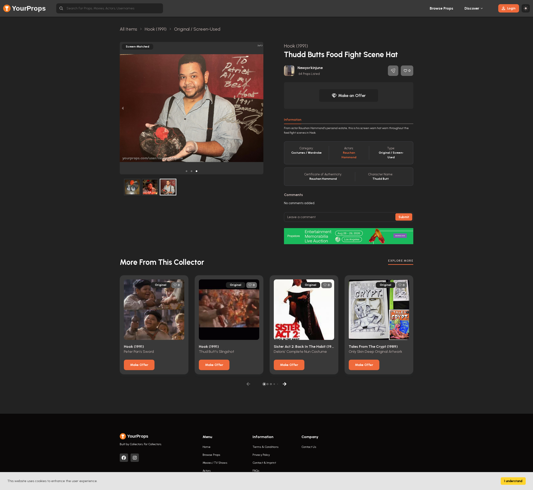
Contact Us (308, 447)
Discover (472, 8)
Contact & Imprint (264, 463)
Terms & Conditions (265, 447)
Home (206, 447)
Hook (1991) (296, 46)
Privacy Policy (261, 455)
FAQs (256, 470)
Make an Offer (352, 95)
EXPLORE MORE (400, 261)
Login (511, 8)
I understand (513, 481)
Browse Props (441, 8)
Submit (404, 217)
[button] (186, 171)
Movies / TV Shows (215, 463)
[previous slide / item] (123, 108)
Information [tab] (292, 120)
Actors (207, 470)
